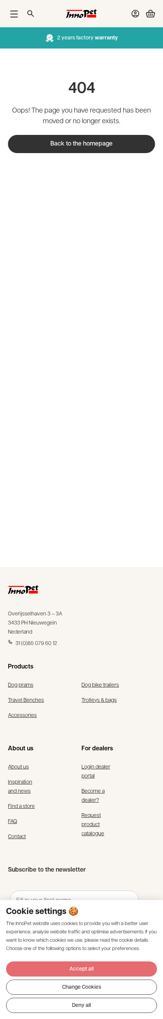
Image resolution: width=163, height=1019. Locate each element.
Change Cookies (81, 987)
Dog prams (20, 684)
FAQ (12, 820)
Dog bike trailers (100, 684)
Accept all (81, 969)
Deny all (81, 1005)
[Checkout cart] (147, 13)
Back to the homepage (81, 144)
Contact (17, 836)
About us (18, 766)
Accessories (22, 714)
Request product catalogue (93, 823)
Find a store (21, 805)
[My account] (135, 13)
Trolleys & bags (99, 699)
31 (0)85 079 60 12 (36, 642)
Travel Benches (26, 699)
